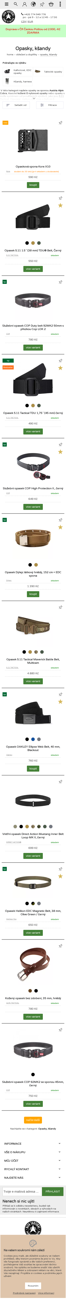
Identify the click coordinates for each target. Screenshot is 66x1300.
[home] (8, 22)
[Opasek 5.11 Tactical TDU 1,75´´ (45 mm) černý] (33, 399)
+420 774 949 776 (35, 14)
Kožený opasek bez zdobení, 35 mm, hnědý (33, 998)
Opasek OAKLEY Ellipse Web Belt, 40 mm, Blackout (33, 748)
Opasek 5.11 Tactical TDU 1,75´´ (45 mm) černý (33, 413)
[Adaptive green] (15, 828)
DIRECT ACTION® (13, 842)
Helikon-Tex (11, 919)
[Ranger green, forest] (39, 245)
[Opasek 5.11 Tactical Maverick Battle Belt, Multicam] (33, 645)
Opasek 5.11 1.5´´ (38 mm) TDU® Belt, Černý (33, 250)
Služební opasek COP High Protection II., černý (33, 488)
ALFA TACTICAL (12, 1003)
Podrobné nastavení (24, 1293)
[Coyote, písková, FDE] (33, 245)
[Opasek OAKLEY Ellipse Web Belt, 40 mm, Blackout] (33, 733)
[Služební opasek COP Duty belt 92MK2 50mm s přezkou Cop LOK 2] (33, 320)
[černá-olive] (33, 905)
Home (10, 54)
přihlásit (53, 1191)
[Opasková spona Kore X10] (33, 161)
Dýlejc (9, 580)
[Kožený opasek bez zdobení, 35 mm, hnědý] (33, 984)
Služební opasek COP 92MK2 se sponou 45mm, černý (33, 1083)
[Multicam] (36, 654)
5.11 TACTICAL (12, 255)
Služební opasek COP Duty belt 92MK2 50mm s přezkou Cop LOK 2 (33, 327)
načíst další (33, 1120)
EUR (30, 21)
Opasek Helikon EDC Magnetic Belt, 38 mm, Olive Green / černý (33, 912)
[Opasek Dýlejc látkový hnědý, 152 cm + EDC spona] (33, 558)
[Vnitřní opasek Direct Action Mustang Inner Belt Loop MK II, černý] (33, 820)
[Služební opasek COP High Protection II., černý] (33, 483)
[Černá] (27, 245)
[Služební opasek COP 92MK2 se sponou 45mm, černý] (33, 1068)
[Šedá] (39, 741)
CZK (23, 21)
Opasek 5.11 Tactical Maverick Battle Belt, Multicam (33, 661)
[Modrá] (33, 741)
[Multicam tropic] (39, 828)
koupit (33, 184)
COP (8, 334)
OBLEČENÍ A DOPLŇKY (26, 54)
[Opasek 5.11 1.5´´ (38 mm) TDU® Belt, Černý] (33, 236)
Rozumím (33, 1285)
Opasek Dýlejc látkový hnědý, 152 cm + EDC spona (33, 574)
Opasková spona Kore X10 (33, 166)
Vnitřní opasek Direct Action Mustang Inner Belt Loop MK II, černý (33, 835)
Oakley (9, 755)
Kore (8, 171)
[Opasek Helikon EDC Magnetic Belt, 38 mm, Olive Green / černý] (33, 897)
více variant (33, 269)
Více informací (46, 1293)
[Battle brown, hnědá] (30, 993)
